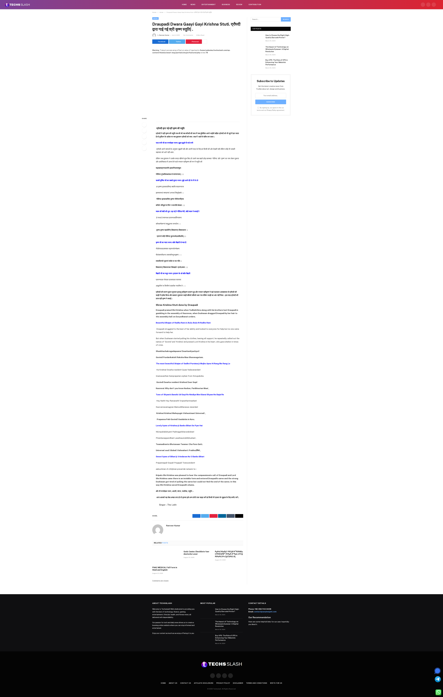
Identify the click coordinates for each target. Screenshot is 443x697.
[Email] (144, 148)
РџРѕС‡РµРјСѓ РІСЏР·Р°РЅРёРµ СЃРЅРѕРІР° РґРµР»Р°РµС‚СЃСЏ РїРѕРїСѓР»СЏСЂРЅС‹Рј (229, 554)
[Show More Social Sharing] (204, 41)
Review (239, 4)
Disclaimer (238, 683)
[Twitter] (144, 130)
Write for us (276, 683)
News (193, 4)
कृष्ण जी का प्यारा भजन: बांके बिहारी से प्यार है (171, 242)
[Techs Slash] (17, 4)
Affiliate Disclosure (203, 683)
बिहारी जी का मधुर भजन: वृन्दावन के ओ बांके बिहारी (173, 273)
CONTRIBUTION (254, 4)
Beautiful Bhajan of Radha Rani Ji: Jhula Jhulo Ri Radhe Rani (183, 323)
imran (155, 18)
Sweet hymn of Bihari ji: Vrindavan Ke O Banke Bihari (180, 456)
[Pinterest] (144, 142)
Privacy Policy (271, 110)
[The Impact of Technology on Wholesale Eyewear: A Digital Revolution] (257, 50)
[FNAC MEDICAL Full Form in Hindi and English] (166, 556)
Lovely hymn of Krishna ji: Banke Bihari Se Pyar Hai (179, 425)
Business (226, 4)
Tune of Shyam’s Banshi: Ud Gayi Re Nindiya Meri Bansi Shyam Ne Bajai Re (190, 394)
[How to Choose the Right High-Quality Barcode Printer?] (257, 38)
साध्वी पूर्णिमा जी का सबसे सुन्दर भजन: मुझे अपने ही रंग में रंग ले (177, 180)
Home (184, 4)
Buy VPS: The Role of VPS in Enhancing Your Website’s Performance (276, 62)
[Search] (439, 4)
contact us (185, 683)
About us (173, 683)
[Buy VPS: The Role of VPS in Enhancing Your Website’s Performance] (257, 63)
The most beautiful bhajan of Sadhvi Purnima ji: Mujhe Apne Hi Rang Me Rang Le (193, 363)
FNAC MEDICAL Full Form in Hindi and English (164, 568)
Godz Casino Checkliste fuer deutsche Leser (196, 552)
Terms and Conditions (256, 683)
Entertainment (209, 4)
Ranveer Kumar (164, 35)
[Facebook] (144, 124)
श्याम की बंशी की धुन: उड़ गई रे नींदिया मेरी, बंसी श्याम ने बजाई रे (177, 211)
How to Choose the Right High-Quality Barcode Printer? (277, 36)
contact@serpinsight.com (265, 612)
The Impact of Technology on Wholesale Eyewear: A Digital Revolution (277, 49)
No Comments (188, 35)
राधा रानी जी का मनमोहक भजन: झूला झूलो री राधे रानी (174, 143)
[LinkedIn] (144, 136)
